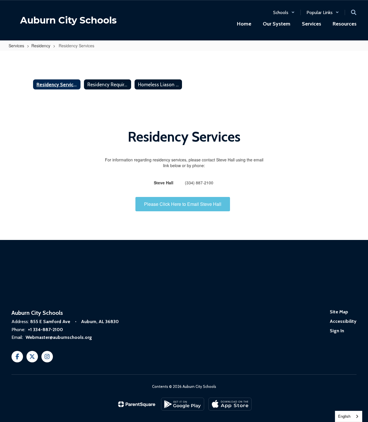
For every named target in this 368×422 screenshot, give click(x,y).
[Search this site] (353, 12)
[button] (284, 12)
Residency (40, 45)
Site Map (339, 311)
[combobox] (348, 416)
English (344, 416)
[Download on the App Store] (230, 404)
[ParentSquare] (137, 404)
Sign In (337, 330)
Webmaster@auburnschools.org (59, 337)
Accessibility (343, 321)
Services (16, 45)
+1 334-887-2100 (45, 329)
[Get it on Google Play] (182, 404)
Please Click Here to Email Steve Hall (182, 204)
